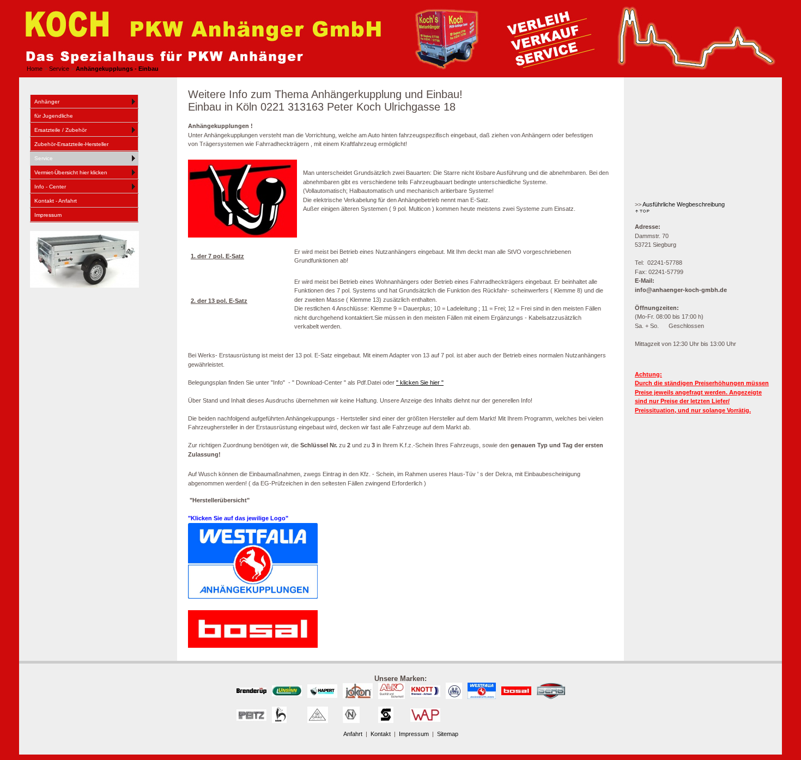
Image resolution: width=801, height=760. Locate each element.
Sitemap (447, 734)
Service (59, 68)
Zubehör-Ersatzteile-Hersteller (71, 144)
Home (35, 68)
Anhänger (46, 102)
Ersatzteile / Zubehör (60, 130)
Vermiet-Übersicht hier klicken (70, 172)
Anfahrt (353, 734)
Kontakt (381, 734)
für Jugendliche (53, 116)
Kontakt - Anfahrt (55, 201)
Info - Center (50, 187)
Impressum (48, 215)
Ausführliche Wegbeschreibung (683, 204)
